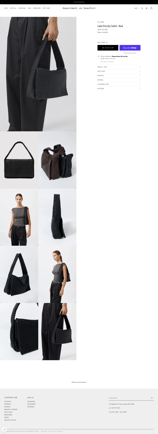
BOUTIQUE (100, 88)
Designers (8, 415)
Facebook (31, 401)
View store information (107, 62)
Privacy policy (60, 431)
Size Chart (101, 42)
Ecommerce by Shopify (33, 431)
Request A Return (11, 409)
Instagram (31, 404)
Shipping (100, 76)
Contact (7, 401)
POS (23, 431)
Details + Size (102, 67)
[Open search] (142, 8)
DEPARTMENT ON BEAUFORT (14, 431)
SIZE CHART (101, 71)
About (6, 417)
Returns (100, 80)
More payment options (130, 53)
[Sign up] (152, 398)
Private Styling (10, 420)
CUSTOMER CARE (103, 84)
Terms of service (51, 431)
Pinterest (30, 407)
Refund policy (44, 431)
